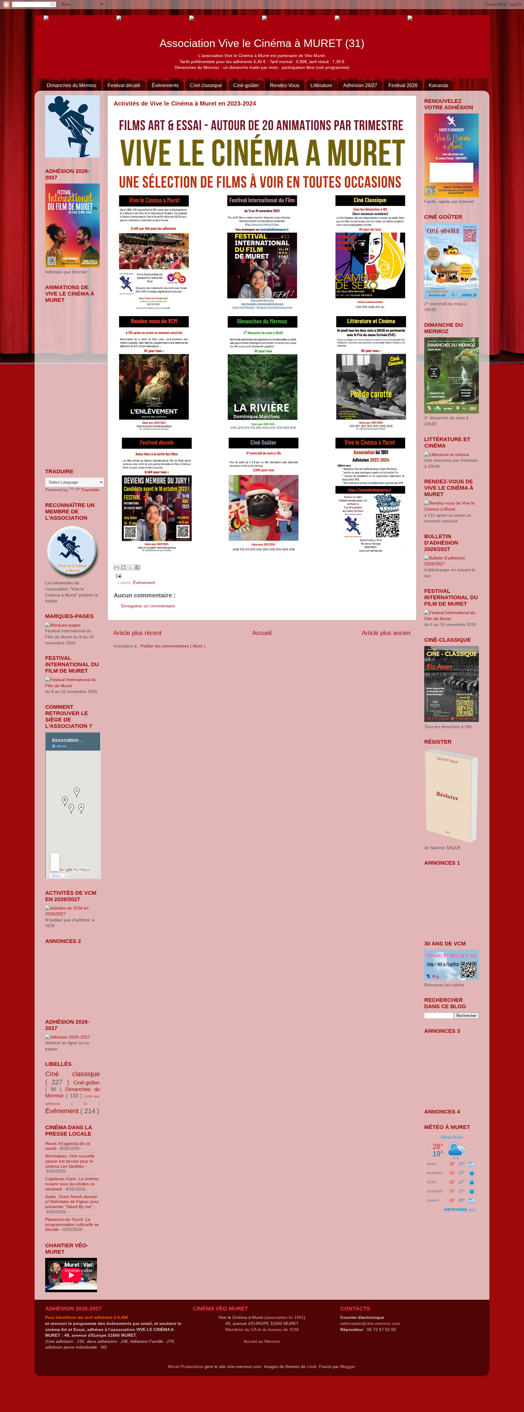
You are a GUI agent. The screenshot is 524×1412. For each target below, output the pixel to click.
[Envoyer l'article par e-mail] (117, 575)
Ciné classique (206, 85)
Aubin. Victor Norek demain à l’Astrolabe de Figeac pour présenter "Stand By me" (72, 1201)
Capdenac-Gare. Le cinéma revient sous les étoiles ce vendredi (72, 1183)
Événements (165, 85)
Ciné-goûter (246, 85)
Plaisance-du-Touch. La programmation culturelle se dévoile (72, 1224)
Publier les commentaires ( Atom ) (172, 646)
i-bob (312, 1366)
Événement (144, 582)
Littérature (321, 85)
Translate (90, 489)
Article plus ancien (386, 633)
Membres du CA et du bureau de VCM (262, 1329)
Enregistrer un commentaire (148, 605)
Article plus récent (137, 633)
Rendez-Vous (284, 85)
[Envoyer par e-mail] (116, 567)
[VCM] (131, 17)
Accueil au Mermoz (262, 1341)
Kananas (438, 85)
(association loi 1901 (284, 1317)
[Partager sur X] (130, 567)
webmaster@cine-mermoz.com (370, 1323)
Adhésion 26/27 (360, 85)
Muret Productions (185, 1366)
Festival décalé (124, 85)
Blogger (347, 1366)
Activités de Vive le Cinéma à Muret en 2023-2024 (185, 103)
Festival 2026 (403, 85)
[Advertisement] (75, 977)
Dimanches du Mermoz (71, 85)
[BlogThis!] (123, 567)
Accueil (261, 633)
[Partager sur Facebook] (137, 567)
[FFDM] (54, 17)
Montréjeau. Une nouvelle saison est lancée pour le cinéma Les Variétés (70, 1161)
